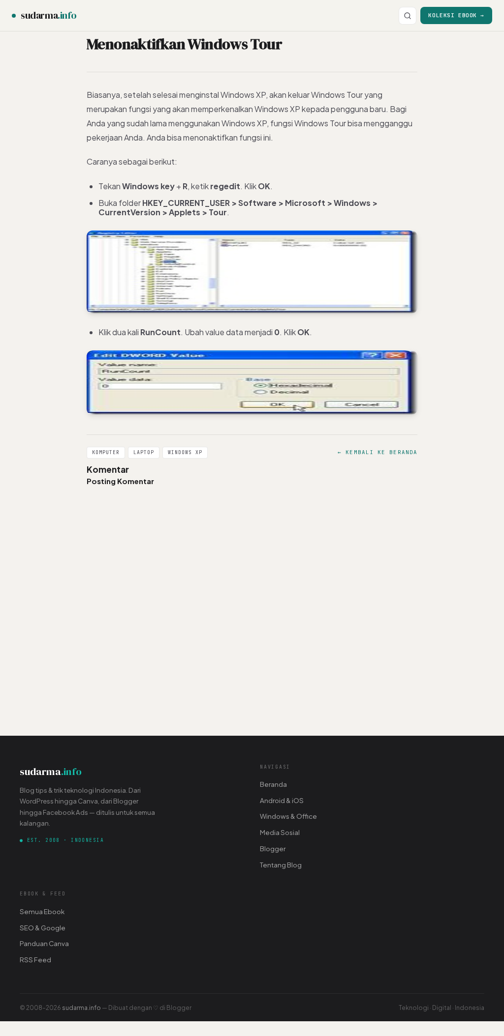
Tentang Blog (281, 865)
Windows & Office (288, 816)
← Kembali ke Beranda (377, 452)
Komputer (106, 452)
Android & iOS (282, 800)
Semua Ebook (42, 911)
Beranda (273, 784)
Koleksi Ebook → (456, 15)
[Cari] (407, 16)
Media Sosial (280, 832)
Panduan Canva (44, 943)
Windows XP (185, 452)
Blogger (272, 848)
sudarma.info (81, 1007)
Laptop (143, 452)
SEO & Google (42, 927)
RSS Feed (35, 959)
